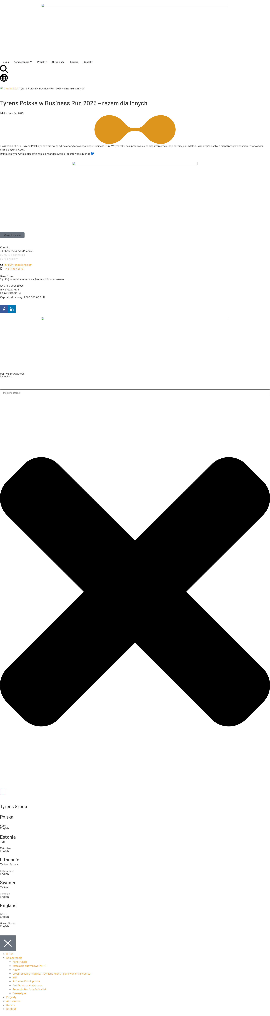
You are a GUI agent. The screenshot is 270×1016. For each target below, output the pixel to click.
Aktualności (11, 88)
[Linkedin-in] (12, 309)
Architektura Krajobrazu (27, 985)
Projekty (11, 997)
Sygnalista (6, 376)
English (4, 873)
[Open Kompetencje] (31, 62)
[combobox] (135, 392)
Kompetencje (14, 957)
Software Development (26, 981)
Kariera (10, 1005)
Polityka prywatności (12, 373)
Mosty (16, 969)
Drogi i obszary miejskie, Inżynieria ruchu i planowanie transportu (51, 973)
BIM (14, 977)
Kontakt (11, 1009)
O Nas (9, 954)
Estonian (5, 848)
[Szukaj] (2, 792)
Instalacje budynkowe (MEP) (29, 965)
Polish (3, 825)
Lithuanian (6, 871)
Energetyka (19, 993)
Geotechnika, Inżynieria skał (29, 989)
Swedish (5, 894)
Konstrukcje (19, 961)
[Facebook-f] (4, 309)
